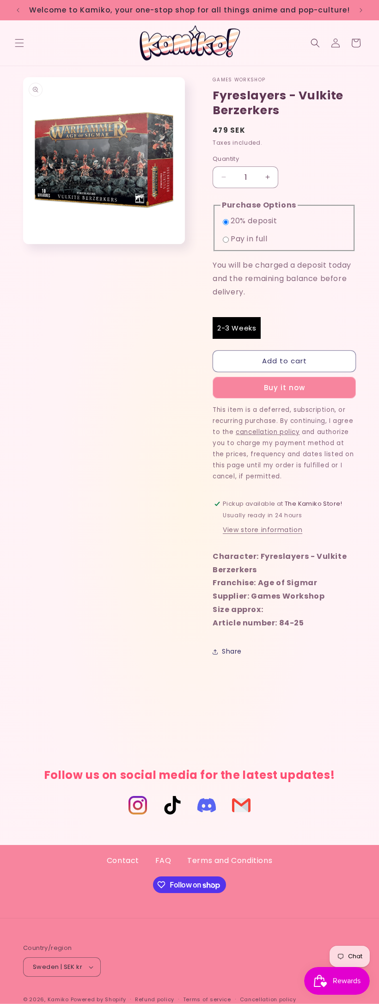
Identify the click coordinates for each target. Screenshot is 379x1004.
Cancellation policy (268, 999)
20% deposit (254, 220)
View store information (262, 529)
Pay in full (249, 238)
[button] (19, 43)
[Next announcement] (361, 10)
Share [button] (232, 651)
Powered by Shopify (99, 999)
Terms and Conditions (229, 860)
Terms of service (207, 999)
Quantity (226, 158)
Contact (123, 860)
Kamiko (58, 999)
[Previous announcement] (18, 10)
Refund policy (154, 999)
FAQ (163, 860)
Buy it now (284, 387)
